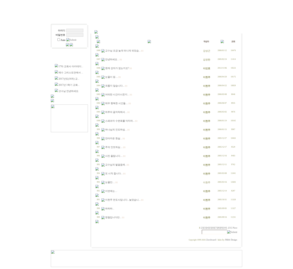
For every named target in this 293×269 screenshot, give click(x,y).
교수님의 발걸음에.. (115, 164)
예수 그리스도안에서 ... (71, 72)
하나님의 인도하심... (116, 129)
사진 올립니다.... (114, 156)
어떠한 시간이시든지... (117, 94)
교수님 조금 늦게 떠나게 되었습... (123, 50)
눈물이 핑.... (111, 77)
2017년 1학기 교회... (69, 85)
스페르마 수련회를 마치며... (120, 120)
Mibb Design (231, 240)
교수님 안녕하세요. (69, 91)
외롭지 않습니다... (114, 85)
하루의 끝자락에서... (116, 112)
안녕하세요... (112, 59)
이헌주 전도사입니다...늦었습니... (123, 199)
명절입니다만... (113, 217)
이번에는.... (111, 191)
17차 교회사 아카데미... (71, 66)
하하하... (109, 208)
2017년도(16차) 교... (69, 78)
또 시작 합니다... (114, 173)
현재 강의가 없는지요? (117, 68)
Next (235, 228)
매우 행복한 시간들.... (116, 103)
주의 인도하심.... (114, 147)
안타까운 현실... (113, 138)
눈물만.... (110, 182)
